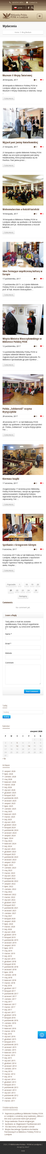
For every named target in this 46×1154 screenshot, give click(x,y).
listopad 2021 (9, 905)
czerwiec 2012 (10, 1098)
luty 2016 (8, 1034)
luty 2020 (8, 929)
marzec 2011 (9, 1101)
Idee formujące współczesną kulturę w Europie (22, 272)
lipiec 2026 (8, 774)
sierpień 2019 (9, 945)
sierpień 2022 (9, 884)
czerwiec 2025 (10, 809)
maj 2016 (8, 1026)
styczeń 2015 (9, 1060)
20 (38, 584)
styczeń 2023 (9, 875)
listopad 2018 (9, 964)
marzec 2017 (9, 1007)
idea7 (27, 1147)
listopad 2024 (9, 827)
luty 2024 (8, 846)
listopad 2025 (9, 795)
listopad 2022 (9, 878)
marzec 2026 (9, 784)
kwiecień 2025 (10, 814)
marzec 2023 (9, 873)
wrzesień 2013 (10, 1090)
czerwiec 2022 (10, 889)
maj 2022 (8, 892)
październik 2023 (11, 857)
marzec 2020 (9, 926)
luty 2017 (8, 1009)
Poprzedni (11, 584)
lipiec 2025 (8, 806)
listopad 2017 (9, 991)
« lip (4, 758)
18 (27, 584)
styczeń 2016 (9, 1036)
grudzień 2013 (10, 1082)
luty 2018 (8, 985)
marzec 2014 (9, 1074)
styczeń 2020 (9, 932)
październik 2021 (11, 908)
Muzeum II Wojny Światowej (17, 75)
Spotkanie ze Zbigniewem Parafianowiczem (23, 1124)
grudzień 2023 (10, 851)
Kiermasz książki (11, 478)
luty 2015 (8, 1058)
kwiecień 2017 (10, 1004)
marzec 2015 (9, 1055)
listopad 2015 (9, 1042)
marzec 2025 (9, 817)
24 (28, 590)
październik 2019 (11, 940)
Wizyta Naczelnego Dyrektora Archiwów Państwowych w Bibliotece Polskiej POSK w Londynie (22, 1132)
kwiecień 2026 (10, 782)
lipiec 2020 (8, 924)
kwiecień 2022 (10, 894)
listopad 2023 (9, 854)
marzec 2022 (9, 897)
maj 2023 (8, 870)
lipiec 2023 (8, 865)
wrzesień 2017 (10, 996)
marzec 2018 (9, 983)
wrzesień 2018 (10, 969)
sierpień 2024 (9, 835)
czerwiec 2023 (10, 867)
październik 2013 (11, 1087)
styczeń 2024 (9, 849)
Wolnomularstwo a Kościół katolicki (21, 209)
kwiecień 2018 (10, 980)
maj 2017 (8, 1001)
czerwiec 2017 (10, 999)
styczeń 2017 (9, 1012)
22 (17, 590)
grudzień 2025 (10, 792)
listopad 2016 (9, 1017)
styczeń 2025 (9, 822)
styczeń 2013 (9, 1092)
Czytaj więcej (8, 98)
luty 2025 (8, 819)
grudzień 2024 (10, 825)
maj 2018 (8, 977)
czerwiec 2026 (10, 776)
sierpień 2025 (9, 803)
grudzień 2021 (10, 902)
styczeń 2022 (9, 900)
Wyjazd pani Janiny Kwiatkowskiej (20, 142)
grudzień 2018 (10, 961)
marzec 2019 (9, 953)
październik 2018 (11, 967)
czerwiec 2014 (10, 1068)
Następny (23, 596)
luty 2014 (8, 1076)
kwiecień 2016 (10, 1028)
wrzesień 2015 (10, 1047)
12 (17, 746)
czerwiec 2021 (10, 913)
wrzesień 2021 (10, 910)
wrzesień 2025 (10, 800)
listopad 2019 (9, 937)
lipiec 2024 (8, 838)
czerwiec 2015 (10, 1050)
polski (20, 8)
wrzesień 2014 (10, 1066)
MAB (23, 1151)
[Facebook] (28, 7)
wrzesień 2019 (10, 942)
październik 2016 (11, 1020)
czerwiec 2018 (10, 975)
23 (23, 590)
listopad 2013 (9, 1084)
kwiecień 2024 (10, 843)
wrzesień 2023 (10, 859)
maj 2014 (8, 1071)
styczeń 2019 (9, 959)
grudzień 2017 (10, 988)
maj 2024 (8, 841)
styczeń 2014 (9, 1079)
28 (36, 590)
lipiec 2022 (8, 886)
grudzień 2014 (10, 1063)
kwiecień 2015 (10, 1052)
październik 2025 (11, 798)
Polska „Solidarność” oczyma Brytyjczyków (17, 410)
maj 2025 (8, 811)
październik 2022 (11, 881)
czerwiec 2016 (10, 1023)
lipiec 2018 (8, 972)
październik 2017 (11, 993)
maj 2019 (8, 951)
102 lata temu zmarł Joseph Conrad (19, 1126)
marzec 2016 (9, 1031)
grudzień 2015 (10, 1039)
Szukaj (6, 717)
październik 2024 (11, 830)
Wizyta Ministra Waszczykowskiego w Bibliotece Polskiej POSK (22, 340)
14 (29, 746)
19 (32, 584)
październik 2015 (11, 1044)
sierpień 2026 (9, 771)
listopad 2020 (9, 918)
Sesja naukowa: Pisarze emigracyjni (19, 1121)
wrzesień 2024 (10, 833)
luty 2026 (8, 787)
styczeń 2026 (9, 790)
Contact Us (33, 2)
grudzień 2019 (10, 934)
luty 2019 (8, 956)
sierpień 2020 (9, 921)
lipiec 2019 (8, 948)
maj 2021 (8, 916)
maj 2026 (8, 779)
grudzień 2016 (10, 1015)
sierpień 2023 (9, 862)
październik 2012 (11, 1095)
